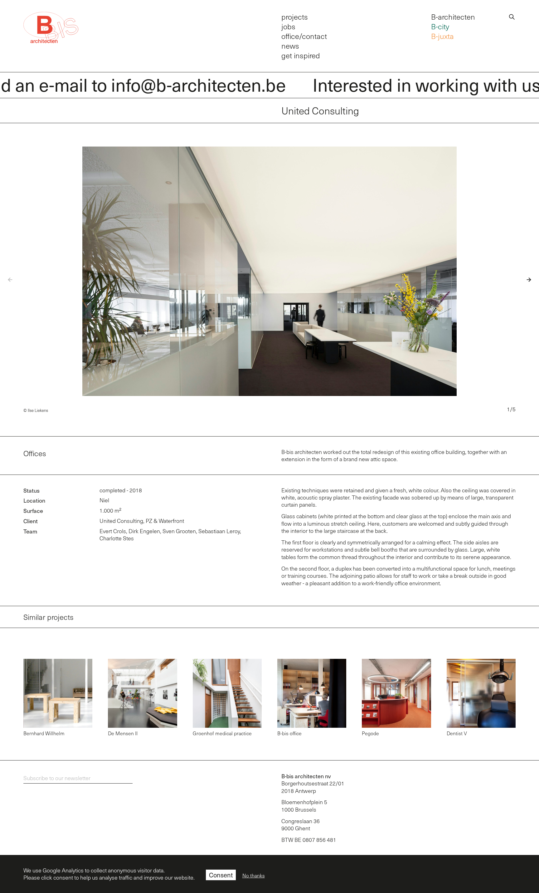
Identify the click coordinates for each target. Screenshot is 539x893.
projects (294, 17)
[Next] (524, 280)
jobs (288, 26)
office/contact (304, 36)
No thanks (253, 875)
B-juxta (442, 36)
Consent (221, 875)
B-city (440, 26)
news (290, 46)
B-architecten (453, 17)
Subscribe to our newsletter (56, 778)
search (512, 16)
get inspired (300, 55)
